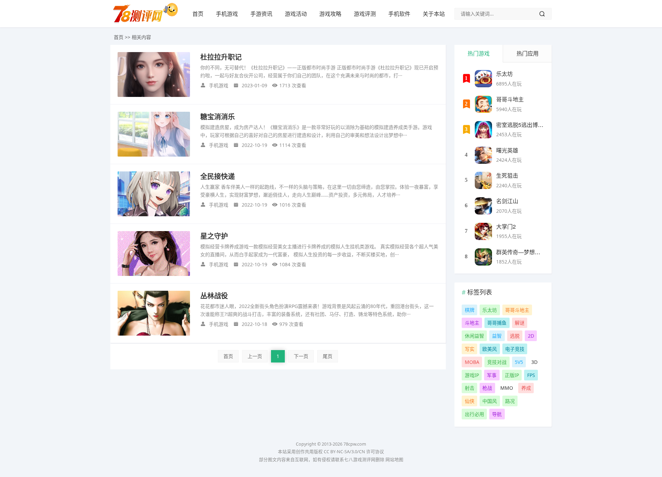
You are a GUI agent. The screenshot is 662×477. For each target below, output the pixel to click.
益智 (497, 335)
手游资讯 (261, 14)
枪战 (487, 388)
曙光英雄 (507, 150)
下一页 (301, 356)
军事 (491, 375)
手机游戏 (227, 14)
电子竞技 (514, 349)
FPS (531, 375)
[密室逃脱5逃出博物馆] (483, 129)
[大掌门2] (483, 231)
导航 (497, 414)
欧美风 (489, 349)
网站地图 (394, 460)
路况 (510, 401)
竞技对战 (496, 362)
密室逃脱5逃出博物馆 (522, 125)
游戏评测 (365, 14)
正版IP (512, 375)
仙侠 (469, 401)
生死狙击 (507, 175)
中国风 (489, 401)
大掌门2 (506, 226)
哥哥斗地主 (510, 99)
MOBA (472, 362)
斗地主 (472, 322)
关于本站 (434, 14)
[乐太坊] (483, 78)
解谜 (519, 322)
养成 (526, 388)
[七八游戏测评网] (148, 22)
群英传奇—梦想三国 (521, 252)
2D (531, 335)
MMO (506, 388)
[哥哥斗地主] (483, 104)
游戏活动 (296, 14)
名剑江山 (507, 201)
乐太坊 (504, 74)
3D (534, 362)
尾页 (327, 356)
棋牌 (469, 310)
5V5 (519, 362)
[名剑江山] (483, 206)
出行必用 (474, 414)
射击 (469, 388)
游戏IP (472, 375)
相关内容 (141, 37)
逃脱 (515, 335)
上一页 (255, 356)
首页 (197, 14)
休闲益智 (474, 335)
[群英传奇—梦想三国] (483, 257)
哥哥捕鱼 (496, 322)
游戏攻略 (330, 14)
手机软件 (399, 14)
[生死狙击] (483, 180)
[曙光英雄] (483, 155)
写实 (469, 349)
